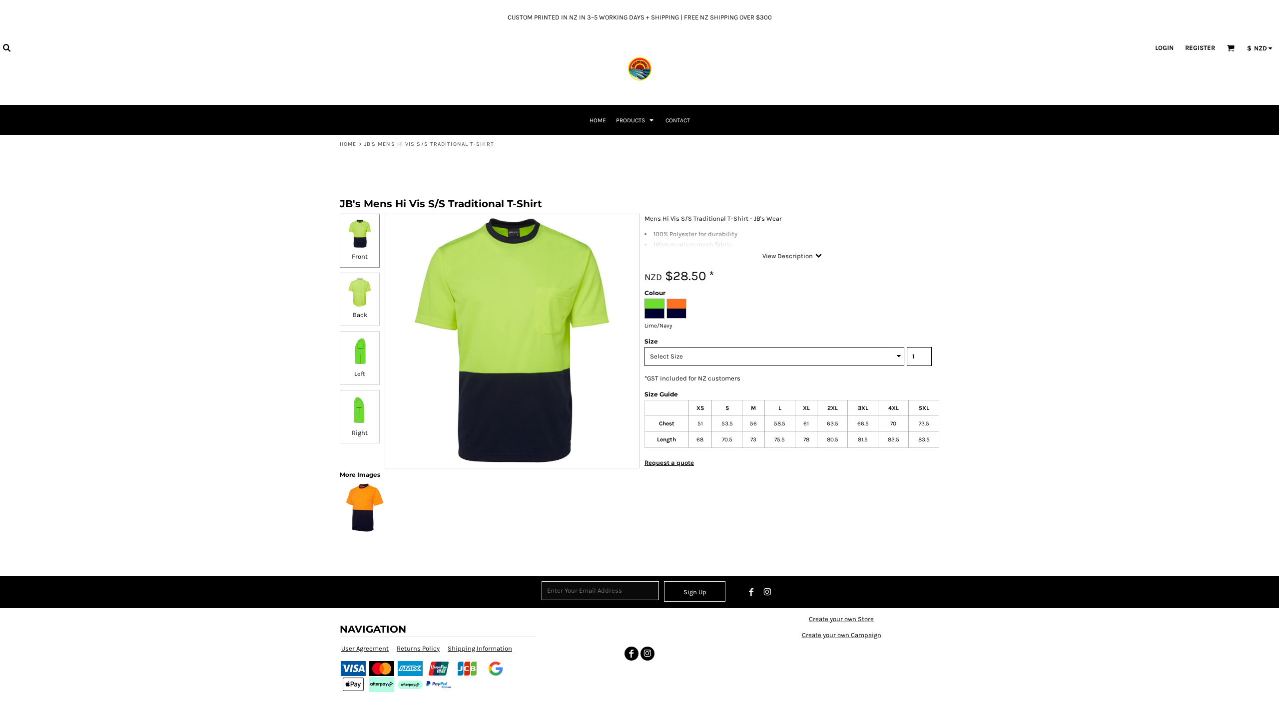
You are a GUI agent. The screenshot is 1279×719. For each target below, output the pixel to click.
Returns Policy (418, 648)
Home (348, 144)
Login (1164, 47)
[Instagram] (767, 592)
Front (360, 256)
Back (360, 315)
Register (1200, 47)
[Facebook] (751, 592)
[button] (6, 47)
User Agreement (365, 648)
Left (359, 373)
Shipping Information (480, 648)
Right (360, 432)
